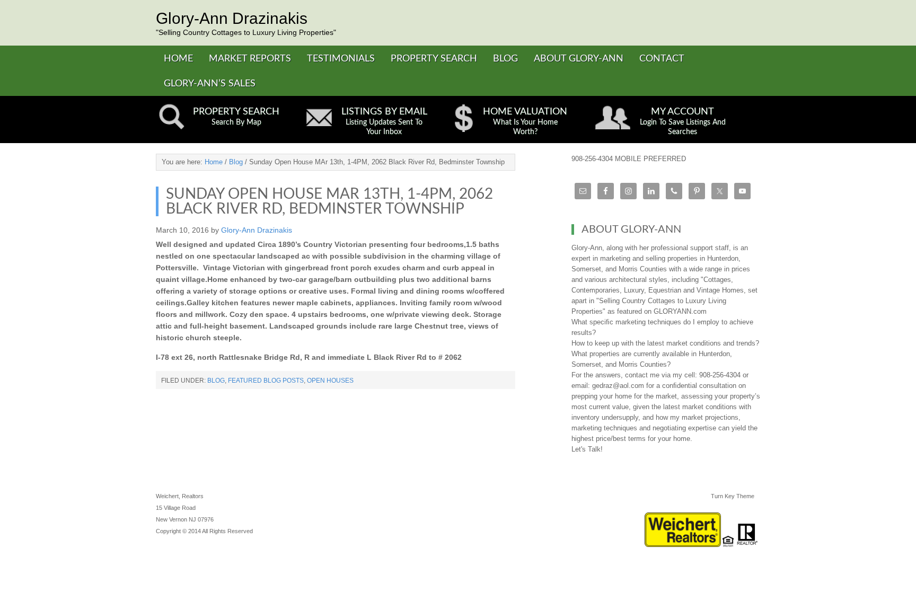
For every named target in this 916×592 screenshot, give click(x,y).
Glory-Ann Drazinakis (231, 18)
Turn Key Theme (732, 496)
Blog (216, 380)
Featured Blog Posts (266, 380)
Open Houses (330, 380)
